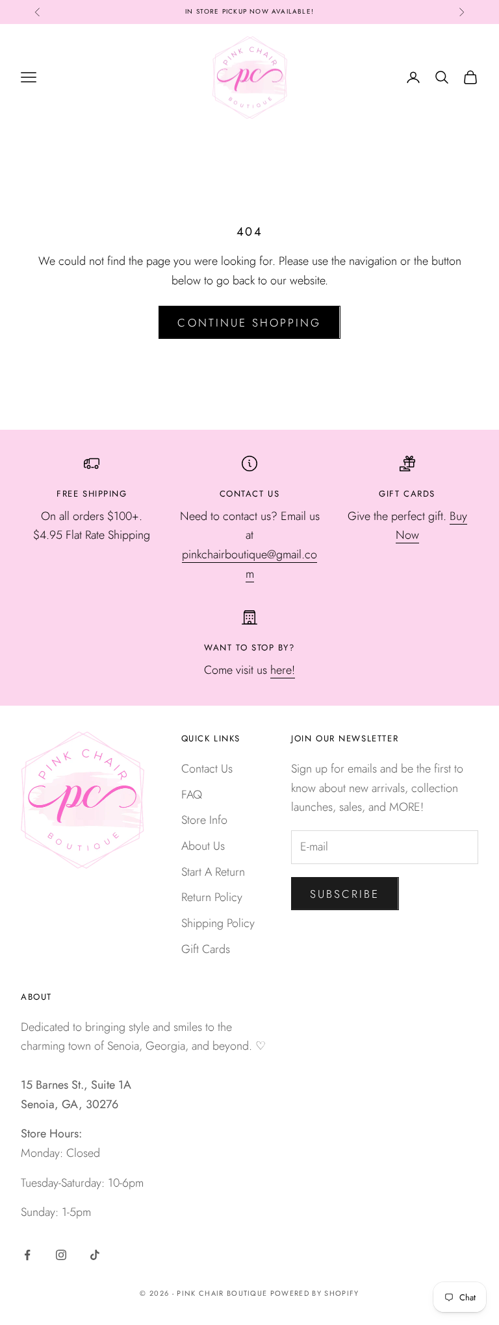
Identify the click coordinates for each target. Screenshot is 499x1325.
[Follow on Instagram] (61, 1254)
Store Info (204, 819)
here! (282, 670)
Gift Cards (205, 949)
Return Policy (211, 897)
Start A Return (213, 871)
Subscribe (345, 894)
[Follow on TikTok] (94, 1254)
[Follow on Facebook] (27, 1254)
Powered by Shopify (314, 1293)
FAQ (191, 794)
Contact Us (207, 768)
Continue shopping (249, 322)
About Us (203, 845)
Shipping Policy (218, 923)
